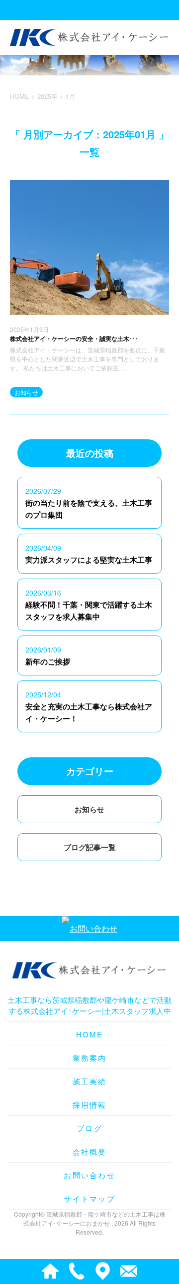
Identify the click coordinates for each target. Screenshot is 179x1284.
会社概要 (90, 1151)
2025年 (47, 96)
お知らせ (26, 392)
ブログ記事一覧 (90, 847)
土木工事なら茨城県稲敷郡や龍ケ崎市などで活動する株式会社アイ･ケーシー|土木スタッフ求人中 (89, 1005)
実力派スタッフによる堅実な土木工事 (88, 559)
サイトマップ (89, 1198)
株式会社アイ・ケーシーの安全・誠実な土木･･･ (74, 338)
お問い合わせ (89, 1175)
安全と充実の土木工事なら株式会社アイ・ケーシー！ (88, 712)
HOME (89, 1034)
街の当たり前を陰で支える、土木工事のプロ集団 (88, 508)
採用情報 (90, 1104)
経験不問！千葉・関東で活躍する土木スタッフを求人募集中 (88, 610)
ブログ (89, 1128)
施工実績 (90, 1081)
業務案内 (90, 1057)
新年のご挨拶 (47, 661)
